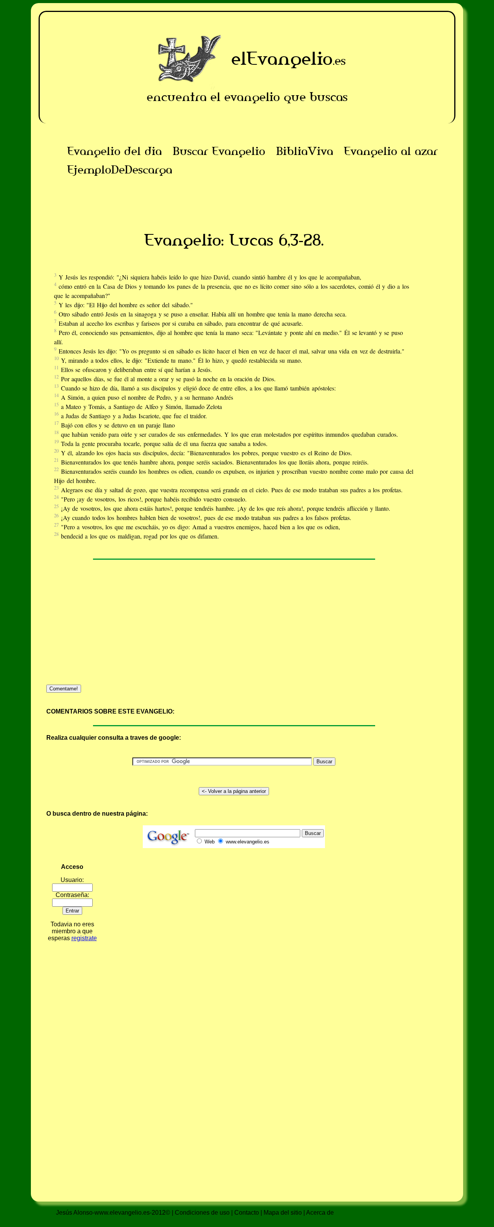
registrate (84, 938)
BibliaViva (304, 151)
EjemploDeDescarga (119, 170)
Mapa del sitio (283, 1212)
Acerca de (320, 1212)
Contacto (246, 1212)
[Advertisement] (233, 196)
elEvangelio (282, 58)
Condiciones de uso (202, 1212)
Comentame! (63, 689)
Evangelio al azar (391, 151)
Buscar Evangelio (219, 151)
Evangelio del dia (114, 151)
